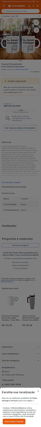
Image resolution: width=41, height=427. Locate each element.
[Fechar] (38, 391)
